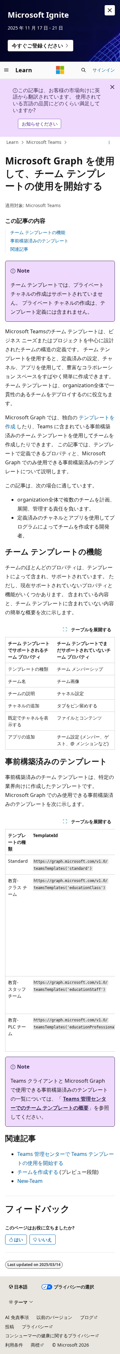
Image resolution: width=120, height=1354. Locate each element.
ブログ (86, 1317)
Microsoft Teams (43, 142)
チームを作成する (37, 1171)
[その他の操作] (109, 142)
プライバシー (35, 1326)
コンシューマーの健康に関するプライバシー (50, 1335)
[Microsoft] (60, 70)
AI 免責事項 (17, 1317)
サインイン (103, 70)
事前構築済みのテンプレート (39, 241)
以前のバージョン (54, 1317)
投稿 (9, 1326)
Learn (12, 142)
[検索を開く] (83, 70)
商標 (35, 1345)
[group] (60, 940)
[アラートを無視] (110, 10)
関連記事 (19, 249)
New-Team (30, 1180)
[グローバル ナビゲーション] (6, 70)
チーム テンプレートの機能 (37, 232)
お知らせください (40, 124)
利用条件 (14, 1345)
